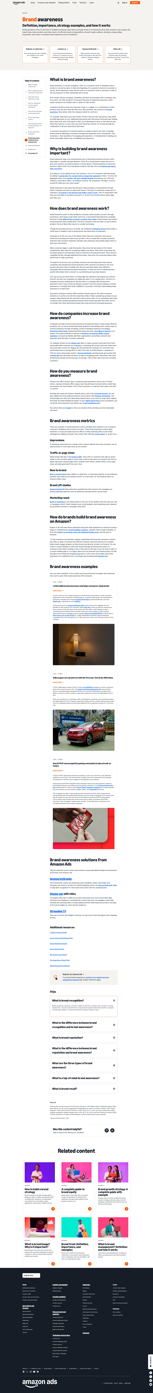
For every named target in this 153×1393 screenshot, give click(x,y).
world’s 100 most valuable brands (80, 178)
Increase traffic (26, 1294)
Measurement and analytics (59, 1313)
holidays (77, 601)
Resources (116, 1294)
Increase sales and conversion (30, 1297)
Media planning (57, 1291)
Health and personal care (90, 1309)
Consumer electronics (89, 1294)
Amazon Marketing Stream (60, 1320)
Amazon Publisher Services (60, 1347)
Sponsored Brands (84, 353)
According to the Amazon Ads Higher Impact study (78, 193)
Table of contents (32, 81)
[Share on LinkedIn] (150, 1380)
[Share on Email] (150, 1384)
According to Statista (102, 331)
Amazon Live (103, 556)
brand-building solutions (78, 530)
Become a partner (118, 1315)
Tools (74, 3)
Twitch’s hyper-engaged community (88, 787)
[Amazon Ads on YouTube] (34, 1372)
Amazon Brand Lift (57, 489)
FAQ (114, 1300)
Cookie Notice (73, 1368)
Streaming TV (58, 911)
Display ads (56, 893)
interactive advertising (58, 331)
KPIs (90, 427)
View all (24, 1332)
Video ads (25, 1323)
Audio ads (25, 1326)
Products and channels (47, 3)
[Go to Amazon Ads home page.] (39, 1383)
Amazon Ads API (57, 1344)
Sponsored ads (26, 1311)
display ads (75, 343)
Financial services (87, 1303)
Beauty (85, 1291)
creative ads (54, 355)
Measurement (63, 3)
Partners (83, 3)
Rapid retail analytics (58, 1329)
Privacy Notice (48, 1368)
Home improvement (88, 1315)
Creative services (57, 1303)
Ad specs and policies (119, 1297)
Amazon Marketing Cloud (60, 1341)
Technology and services (61, 1335)
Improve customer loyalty (29, 1300)
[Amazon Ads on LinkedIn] (23, 1372)
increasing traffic (75, 457)
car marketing (88, 687)
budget (69, 408)
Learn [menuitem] (115, 1285)
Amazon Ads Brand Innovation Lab (89, 689)
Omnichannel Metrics (58, 1326)
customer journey (101, 393)
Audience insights (58, 1288)
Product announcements (120, 1291)
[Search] (118, 3)
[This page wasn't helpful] (107, 1130)
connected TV (94, 789)
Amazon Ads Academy (119, 1288)
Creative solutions (59, 1297)
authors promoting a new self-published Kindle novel (78, 532)
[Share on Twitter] (150, 1376)
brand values (100, 434)
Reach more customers (29, 1291)
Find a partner (117, 1312)
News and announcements (120, 1303)
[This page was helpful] (112, 1130)
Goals (33, 3)
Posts (81, 556)
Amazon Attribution (102, 396)
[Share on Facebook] (150, 1372)
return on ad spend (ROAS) (93, 613)
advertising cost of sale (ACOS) (63, 615)
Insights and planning (60, 1285)
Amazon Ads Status (85, 1368)
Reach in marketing (57, 502)
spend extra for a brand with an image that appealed (79, 176)
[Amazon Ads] (17, 2)
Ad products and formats (28, 1307)
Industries (86, 1285)
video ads (87, 607)
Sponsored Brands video (76, 605)
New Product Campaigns (59, 1353)
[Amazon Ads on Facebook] (38, 1372)
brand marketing (89, 403)
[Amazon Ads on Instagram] (31, 1372)
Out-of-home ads (27, 1329)
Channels (86, 1333)
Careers (96, 1368)
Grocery (85, 1306)
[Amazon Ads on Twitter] (27, 1372)
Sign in (124, 3)
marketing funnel (99, 229)
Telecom (85, 1321)
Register (135, 3)
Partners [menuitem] (116, 1309)
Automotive (86, 1288)
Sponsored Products (83, 599)
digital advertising (92, 401)
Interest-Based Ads (60, 1368)
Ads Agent (56, 1356)
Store (74, 551)
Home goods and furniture (90, 1312)
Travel (84, 1327)
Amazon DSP (56, 1338)
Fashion (85, 1300)
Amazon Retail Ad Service (60, 1350)
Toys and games (87, 1324)
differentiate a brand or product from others (80, 219)
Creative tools (56, 1306)
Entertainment (87, 1297)
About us (25, 1368)
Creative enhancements (59, 1300)
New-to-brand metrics (58, 474)
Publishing (85, 1318)
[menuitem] (31, 1320)
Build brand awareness (28, 1288)
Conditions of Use (36, 1368)
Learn (91, 3)
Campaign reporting (58, 1323)
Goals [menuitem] (24, 1285)
